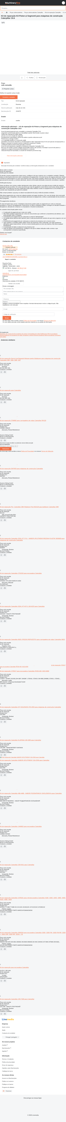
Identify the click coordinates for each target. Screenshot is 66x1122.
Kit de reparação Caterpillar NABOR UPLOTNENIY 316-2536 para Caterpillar (24, 760)
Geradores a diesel (28, 335)
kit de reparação (20, 101)
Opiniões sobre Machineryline (10, 1068)
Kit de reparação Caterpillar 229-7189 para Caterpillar (17, 999)
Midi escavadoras (49, 335)
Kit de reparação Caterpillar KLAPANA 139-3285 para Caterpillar (20, 740)
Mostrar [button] (14, 268)
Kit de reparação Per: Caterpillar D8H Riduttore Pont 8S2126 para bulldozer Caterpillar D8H (29, 507)
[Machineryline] (7, 12)
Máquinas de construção (7, 334)
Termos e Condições (8, 1059)
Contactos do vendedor (8, 1033)
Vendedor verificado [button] (10, 247)
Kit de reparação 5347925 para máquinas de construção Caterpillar (21, 468)
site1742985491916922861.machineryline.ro (15, 257)
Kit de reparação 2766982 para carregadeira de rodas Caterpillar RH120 (23, 420)
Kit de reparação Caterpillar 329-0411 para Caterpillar (17, 865)
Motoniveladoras (5, 335)
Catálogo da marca (7, 1071)
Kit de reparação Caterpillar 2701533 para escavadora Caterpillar (21, 573)
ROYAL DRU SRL (8, 245)
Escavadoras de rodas (16, 335)
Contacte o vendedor (9, 97)
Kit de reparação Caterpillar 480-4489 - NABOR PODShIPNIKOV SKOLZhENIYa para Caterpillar (31, 793)
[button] (63, 3)
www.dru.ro (6, 273)
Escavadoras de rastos (21, 334)
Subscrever (5, 448)
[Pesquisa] (63, 8)
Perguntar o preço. (9, 88)
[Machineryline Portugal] (12, 3)
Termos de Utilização (50, 320)
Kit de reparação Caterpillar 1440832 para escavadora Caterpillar (21, 826)
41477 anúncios (13, 249)
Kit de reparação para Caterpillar (10, 390)
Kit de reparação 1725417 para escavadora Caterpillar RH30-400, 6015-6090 (24, 671)
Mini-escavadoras (52, 334)
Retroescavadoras (39, 335)
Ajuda (3, 1030)
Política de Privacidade (30, 320)
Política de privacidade (8, 1062)
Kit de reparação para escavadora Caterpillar (14, 967)
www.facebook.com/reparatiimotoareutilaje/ (15, 274)
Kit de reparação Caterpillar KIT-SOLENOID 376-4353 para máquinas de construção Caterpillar (30, 707)
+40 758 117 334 (21, 268)
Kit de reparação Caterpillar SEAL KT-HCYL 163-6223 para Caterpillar (22, 606)
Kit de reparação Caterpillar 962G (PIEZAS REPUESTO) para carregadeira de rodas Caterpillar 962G (32, 639)
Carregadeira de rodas (34, 334)
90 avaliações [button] (18, 254)
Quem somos (6, 1027)
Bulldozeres (43, 334)
